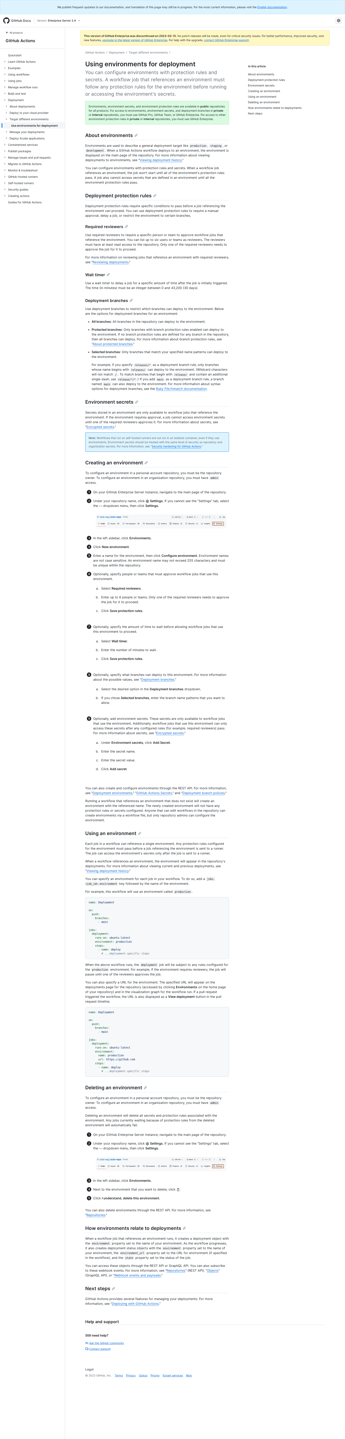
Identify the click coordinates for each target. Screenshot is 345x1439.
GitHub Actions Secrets (154, 793)
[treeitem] (34, 55)
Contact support (100, 1349)
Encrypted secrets (100, 427)
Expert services (173, 1375)
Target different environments (148, 52)
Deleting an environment (113, 1087)
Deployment (117, 52)
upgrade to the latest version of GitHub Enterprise (134, 40)
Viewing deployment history (161, 160)
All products (16, 32)
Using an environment (110, 833)
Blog (189, 1375)
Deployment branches (106, 300)
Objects (212, 1270)
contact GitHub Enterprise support (226, 40)
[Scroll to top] (336, 1430)
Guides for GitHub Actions (25, 202)
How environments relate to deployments (133, 1228)
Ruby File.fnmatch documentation (181, 389)
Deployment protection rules (118, 196)
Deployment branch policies (203, 793)
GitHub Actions (20, 40)
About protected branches (113, 344)
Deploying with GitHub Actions (135, 1304)
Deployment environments (112, 793)
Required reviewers (104, 226)
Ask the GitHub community (106, 1343)
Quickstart (15, 55)
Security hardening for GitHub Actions (176, 446)
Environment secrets (109, 402)
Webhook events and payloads (137, 1275)
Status (143, 1375)
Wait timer (95, 274)
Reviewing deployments (111, 262)
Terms (119, 1375)
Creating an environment (114, 463)
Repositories (95, 1215)
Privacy (131, 1375)
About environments (109, 135)
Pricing (155, 1375)
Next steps (97, 1288)
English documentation (272, 7)
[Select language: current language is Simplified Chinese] (338, 20)
